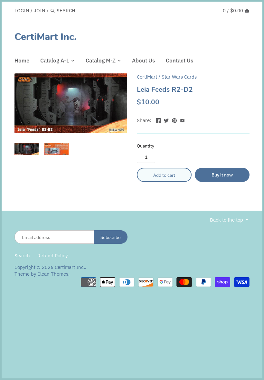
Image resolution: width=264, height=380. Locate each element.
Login (21, 10)
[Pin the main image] (174, 120)
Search (22, 255)
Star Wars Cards (179, 77)
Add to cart (164, 175)
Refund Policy (52, 255)
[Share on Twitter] (166, 120)
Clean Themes (52, 274)
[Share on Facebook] (158, 120)
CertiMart (147, 77)
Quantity (145, 145)
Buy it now (222, 175)
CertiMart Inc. (45, 37)
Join (39, 10)
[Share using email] (182, 120)
